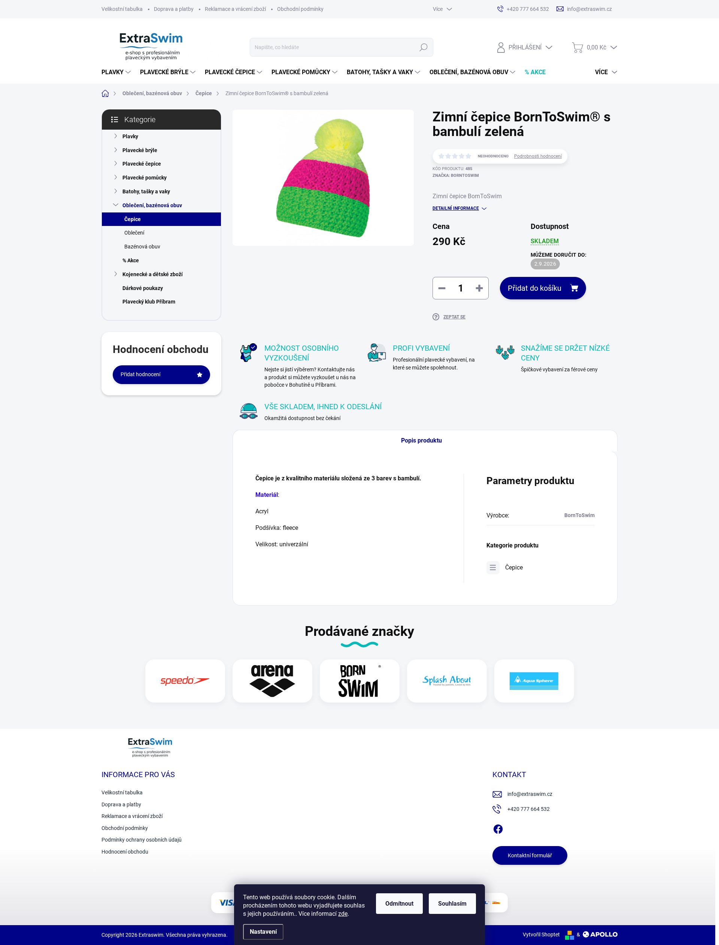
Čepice (132, 219)
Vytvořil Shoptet (541, 935)
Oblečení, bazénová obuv (152, 205)
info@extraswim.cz (529, 794)
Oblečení (134, 233)
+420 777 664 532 (528, 809)
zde (343, 913)
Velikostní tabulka (122, 9)
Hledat (423, 47)
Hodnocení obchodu (124, 852)
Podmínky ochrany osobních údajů (141, 840)
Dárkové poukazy (142, 288)
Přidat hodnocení (140, 374)
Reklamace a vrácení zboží (235, 9)
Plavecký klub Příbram (148, 302)
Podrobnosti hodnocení (538, 156)
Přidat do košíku (534, 288)
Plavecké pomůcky (144, 178)
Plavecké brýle (139, 150)
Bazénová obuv (142, 247)
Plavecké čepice (141, 164)
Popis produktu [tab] (421, 440)
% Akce (130, 260)
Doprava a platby (174, 9)
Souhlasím (452, 903)
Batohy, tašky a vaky (146, 191)
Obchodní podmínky (300, 9)
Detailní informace (456, 208)
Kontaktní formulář (530, 855)
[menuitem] (117, 72)
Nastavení (263, 931)
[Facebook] (498, 827)
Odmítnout (399, 903)
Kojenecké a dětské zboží (152, 274)
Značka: (456, 175)
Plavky (130, 136)
